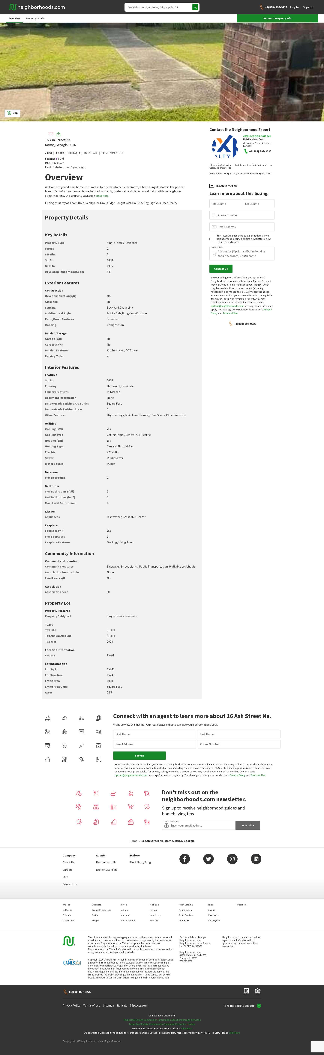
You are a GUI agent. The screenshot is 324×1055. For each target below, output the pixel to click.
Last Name (252, 203)
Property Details (35, 18)
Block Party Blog (140, 862)
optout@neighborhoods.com (227, 306)
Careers (67, 869)
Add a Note (217, 247)
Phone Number (227, 215)
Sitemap (108, 1005)
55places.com (139, 1005)
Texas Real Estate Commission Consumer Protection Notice (162, 1024)
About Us (68, 862)
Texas (210, 904)
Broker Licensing (107, 869)
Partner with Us (106, 862)
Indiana (124, 909)
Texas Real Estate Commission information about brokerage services (162, 1020)
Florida (95, 915)
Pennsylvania (185, 909)
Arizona (66, 904)
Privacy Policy (237, 775)
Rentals (122, 1005)
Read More (102, 195)
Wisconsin (241, 904)
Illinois (124, 904)
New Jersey (155, 915)
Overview (14, 18)
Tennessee (184, 920)
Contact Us (70, 884)
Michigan (154, 904)
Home (133, 841)
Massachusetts (128, 920)
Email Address (227, 226)
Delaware (96, 904)
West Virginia (214, 920)
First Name (219, 203)
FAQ (65, 877)
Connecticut (68, 920)
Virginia (211, 909)
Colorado (67, 915)
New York (154, 920)
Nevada (154, 909)
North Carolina (186, 904)
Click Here (186, 1028)
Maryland (125, 915)
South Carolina (186, 915)
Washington (213, 915)
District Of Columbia (101, 909)
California (67, 909)
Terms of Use (230, 313)
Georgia (95, 920)
